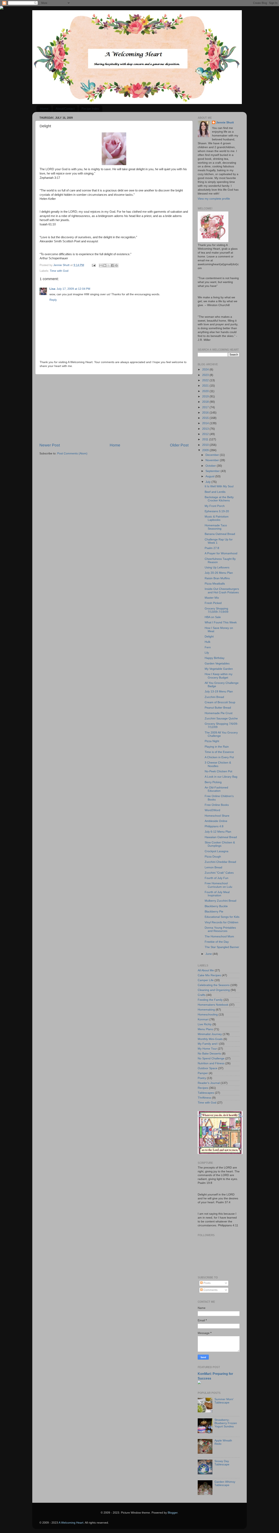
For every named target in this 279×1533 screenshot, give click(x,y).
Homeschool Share (217, 815)
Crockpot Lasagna (216, 851)
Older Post (179, 445)
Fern (208, 647)
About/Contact (65, 108)
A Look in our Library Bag (221, 776)
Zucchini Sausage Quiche (221, 718)
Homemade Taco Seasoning (216, 527)
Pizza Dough (213, 856)
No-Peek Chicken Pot (218, 771)
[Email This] (101, 265)
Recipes (203, 1087)
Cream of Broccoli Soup (220, 702)
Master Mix (212, 597)
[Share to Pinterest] (116, 265)
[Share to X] (109, 265)
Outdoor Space (207, 1068)
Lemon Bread (213, 867)
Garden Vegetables (217, 663)
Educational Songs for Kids (222, 916)
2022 (206, 380)
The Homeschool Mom (219, 936)
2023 (206, 375)
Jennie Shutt (225, 122)
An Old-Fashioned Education (216, 789)
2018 (206, 401)
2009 (206, 450)
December (212, 454)
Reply (53, 299)
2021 (206, 385)
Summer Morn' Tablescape (224, 1401)
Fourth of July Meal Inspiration (217, 894)
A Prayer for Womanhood (221, 553)
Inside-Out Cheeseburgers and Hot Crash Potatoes (222, 590)
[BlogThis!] (105, 265)
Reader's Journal (209, 1083)
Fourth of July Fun (216, 878)
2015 (206, 417)
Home (44, 108)
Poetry (202, 1078)
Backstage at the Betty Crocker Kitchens (219, 499)
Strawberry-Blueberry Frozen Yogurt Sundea (225, 1423)
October (211, 465)
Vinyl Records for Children (221, 922)
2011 (205, 439)
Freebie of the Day (217, 941)
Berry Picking (213, 782)
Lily (207, 652)
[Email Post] (93, 265)
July (208, 481)
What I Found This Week (221, 622)
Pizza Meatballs (215, 583)
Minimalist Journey (210, 1034)
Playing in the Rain (217, 746)
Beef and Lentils (215, 491)
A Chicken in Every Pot (219, 757)
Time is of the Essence (219, 752)
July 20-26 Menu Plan (219, 572)
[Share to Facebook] (112, 265)
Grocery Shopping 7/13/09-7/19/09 (216, 610)
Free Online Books (217, 804)
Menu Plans (205, 1029)
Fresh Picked (213, 603)
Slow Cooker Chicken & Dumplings (220, 844)
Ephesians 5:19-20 (217, 511)
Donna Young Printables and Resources (220, 929)
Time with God (59, 270)
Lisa (52, 288)
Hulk (207, 641)
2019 (206, 396)
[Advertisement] (114, 408)
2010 (206, 444)
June (209, 953)
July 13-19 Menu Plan (219, 691)
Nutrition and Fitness (211, 1063)
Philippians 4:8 (214, 826)
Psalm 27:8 (212, 548)
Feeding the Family (210, 999)
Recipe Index (90, 108)
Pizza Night (212, 741)
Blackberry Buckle (216, 906)
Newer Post (49, 445)
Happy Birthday (214, 658)
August (210, 476)
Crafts (201, 994)
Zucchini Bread (214, 697)
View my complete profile (214, 198)
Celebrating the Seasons (214, 985)
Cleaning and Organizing (214, 990)
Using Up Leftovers (217, 567)
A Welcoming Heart (71, 1522)
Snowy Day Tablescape (221, 1463)
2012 (206, 434)
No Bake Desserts (209, 1053)
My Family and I (208, 1043)
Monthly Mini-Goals (210, 1039)
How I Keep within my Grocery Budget (218, 676)
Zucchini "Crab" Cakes (219, 872)
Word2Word (212, 810)
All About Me (206, 970)
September (213, 471)
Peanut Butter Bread (218, 707)
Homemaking (206, 1009)
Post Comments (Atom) (72, 453)
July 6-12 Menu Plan (218, 831)
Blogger (172, 1512)
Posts (207, 1283)
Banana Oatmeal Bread (220, 534)
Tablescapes (206, 1092)
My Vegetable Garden (219, 668)
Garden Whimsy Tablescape (224, 1483)
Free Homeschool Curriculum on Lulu (218, 885)
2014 (206, 423)
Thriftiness (204, 1097)
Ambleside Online (216, 821)
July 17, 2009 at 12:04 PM (73, 288)
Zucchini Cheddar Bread (220, 861)
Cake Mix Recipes (209, 975)
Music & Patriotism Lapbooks (217, 518)
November (212, 460)
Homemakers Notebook (213, 1004)
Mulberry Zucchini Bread (220, 900)
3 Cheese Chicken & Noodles (218, 764)
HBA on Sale (213, 617)
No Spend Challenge (211, 1058)
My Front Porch (215, 506)
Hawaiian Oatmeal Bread (221, 837)
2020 (206, 391)
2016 (206, 412)
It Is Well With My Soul (219, 486)
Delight (209, 636)
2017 (206, 407)
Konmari (203, 1019)
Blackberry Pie (214, 911)
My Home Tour (207, 1048)
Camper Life (206, 980)
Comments (210, 1289)
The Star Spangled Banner (222, 947)
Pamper (203, 1073)
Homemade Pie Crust (218, 713)
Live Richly (205, 1024)
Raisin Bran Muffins (217, 578)
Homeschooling (208, 1014)
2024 (206, 369)
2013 (206, 428)
